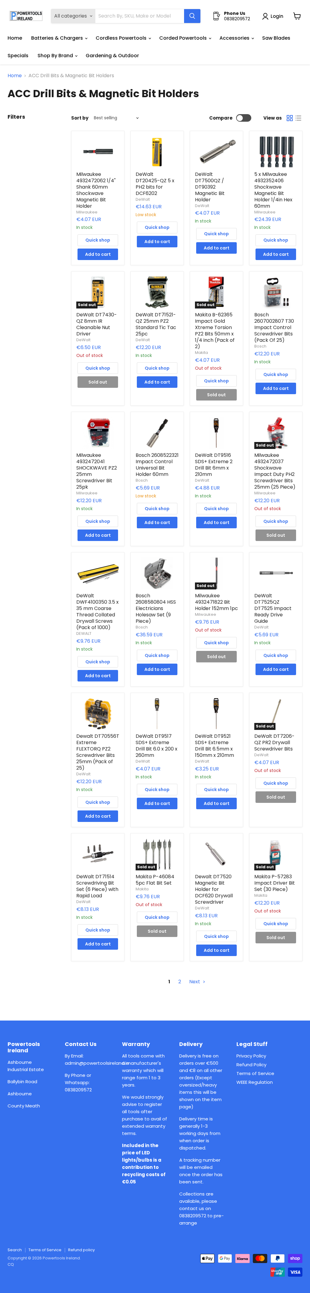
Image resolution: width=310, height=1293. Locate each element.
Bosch (260, 346)
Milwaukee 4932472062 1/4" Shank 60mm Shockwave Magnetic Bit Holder (96, 190)
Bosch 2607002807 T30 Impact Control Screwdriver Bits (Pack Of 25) (274, 327)
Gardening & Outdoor (112, 55)
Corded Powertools (183, 38)
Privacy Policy (251, 1056)
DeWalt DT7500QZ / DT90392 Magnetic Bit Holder (210, 187)
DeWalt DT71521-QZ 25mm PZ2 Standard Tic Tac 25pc (156, 324)
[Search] (192, 16)
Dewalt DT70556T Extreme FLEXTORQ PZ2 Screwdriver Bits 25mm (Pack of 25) (97, 752)
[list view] (298, 118)
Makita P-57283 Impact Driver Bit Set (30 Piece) (274, 883)
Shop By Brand (56, 55)
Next (195, 981)
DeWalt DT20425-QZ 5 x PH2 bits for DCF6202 (155, 184)
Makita (201, 352)
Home (15, 38)
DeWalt (143, 199)
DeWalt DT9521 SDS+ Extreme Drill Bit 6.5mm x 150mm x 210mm (214, 746)
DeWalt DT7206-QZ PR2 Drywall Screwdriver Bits (274, 742)
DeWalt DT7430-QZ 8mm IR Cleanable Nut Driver (96, 324)
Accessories (235, 38)
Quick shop (97, 240)
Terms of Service (255, 1073)
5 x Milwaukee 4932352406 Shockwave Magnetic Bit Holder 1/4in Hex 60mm (273, 190)
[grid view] (289, 118)
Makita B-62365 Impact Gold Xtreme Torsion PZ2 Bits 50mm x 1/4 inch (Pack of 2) (215, 330)
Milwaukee (86, 212)
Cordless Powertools (122, 38)
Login (277, 16)
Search (15, 1250)
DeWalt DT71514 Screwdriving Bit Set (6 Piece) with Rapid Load (97, 886)
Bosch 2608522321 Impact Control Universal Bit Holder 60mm (157, 465)
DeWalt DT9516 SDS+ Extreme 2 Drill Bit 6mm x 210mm (213, 465)
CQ (11, 1264)
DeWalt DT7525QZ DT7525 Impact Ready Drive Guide (273, 608)
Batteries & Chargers (57, 38)
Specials (18, 55)
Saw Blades (276, 38)
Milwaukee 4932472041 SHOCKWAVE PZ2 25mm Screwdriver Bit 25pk (96, 471)
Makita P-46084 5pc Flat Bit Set (155, 879)
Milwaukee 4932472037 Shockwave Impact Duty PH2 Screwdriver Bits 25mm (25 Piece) (274, 471)
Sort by (79, 117)
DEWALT (83, 633)
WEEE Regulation (254, 1082)
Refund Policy (251, 1064)
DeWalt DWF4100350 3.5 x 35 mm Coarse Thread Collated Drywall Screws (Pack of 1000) (97, 611)
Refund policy (81, 1250)
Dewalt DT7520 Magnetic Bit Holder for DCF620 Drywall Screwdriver (214, 889)
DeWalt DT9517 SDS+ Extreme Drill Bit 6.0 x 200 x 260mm (156, 746)
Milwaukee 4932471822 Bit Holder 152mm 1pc (216, 602)
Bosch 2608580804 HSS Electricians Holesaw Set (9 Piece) (156, 608)
